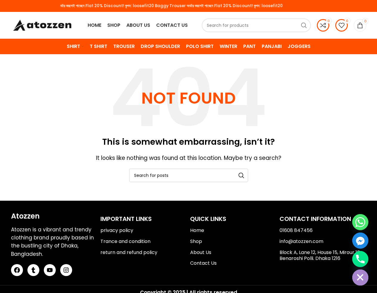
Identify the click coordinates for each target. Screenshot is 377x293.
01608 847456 (296, 230)
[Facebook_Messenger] (360, 241)
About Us (200, 252)
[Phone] (360, 259)
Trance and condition (125, 241)
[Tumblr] (33, 270)
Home (197, 230)
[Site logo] (42, 25)
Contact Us (203, 263)
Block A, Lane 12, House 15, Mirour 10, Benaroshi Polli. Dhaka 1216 (320, 255)
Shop (196, 241)
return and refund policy (128, 252)
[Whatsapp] (360, 222)
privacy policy (116, 230)
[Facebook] (17, 270)
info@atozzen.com (301, 241)
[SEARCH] (304, 25)
